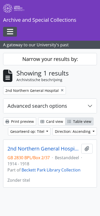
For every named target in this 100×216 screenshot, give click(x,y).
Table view (81, 121)
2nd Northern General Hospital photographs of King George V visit (43, 149)
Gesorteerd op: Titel (27, 131)
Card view (54, 121)
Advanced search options (37, 105)
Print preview (22, 121)
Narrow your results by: (50, 59)
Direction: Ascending (73, 131)
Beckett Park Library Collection (51, 170)
